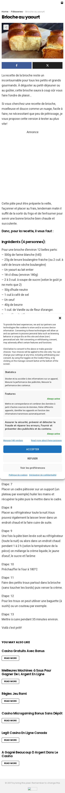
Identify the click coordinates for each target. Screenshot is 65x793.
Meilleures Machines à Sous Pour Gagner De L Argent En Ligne (26, 672)
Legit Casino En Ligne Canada (24, 733)
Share (6, 27)
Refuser (33, 458)
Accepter (32, 449)
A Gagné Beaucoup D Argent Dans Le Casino (30, 754)
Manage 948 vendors (13, 440)
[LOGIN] (62, 2)
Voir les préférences (32, 467)
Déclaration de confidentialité (42, 475)
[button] (60, 318)
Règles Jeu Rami (14, 693)
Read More (10, 658)
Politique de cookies (18, 475)
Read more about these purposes (46, 440)
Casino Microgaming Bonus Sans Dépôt (32, 713)
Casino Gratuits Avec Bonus (23, 651)
